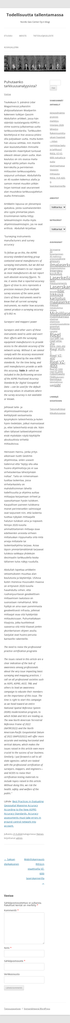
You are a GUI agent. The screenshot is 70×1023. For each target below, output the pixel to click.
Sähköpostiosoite (14, 961)
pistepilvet (54, 326)
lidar (60, 290)
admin (19, 838)
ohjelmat (54, 319)
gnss (53, 261)
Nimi (8, 947)
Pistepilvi (55, 328)
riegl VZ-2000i (56, 371)
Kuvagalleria (11, 47)
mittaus (53, 310)
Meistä (23, 35)
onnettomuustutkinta (59, 323)
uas (52, 385)
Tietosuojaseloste (43, 35)
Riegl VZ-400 (56, 357)
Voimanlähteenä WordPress (37, 1008)
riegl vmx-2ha (56, 342)
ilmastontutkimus (57, 268)
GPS (58, 261)
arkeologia (54, 259)
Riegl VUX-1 (57, 350)
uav (57, 384)
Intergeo (56, 270)
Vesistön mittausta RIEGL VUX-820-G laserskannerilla (57, 177)
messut (54, 305)
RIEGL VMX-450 (57, 346)
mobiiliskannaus (59, 316)
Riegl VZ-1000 (56, 369)
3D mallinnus (55, 256)
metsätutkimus (56, 308)
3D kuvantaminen (56, 252)
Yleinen (39, 834)
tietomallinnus (56, 382)
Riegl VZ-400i (57, 364)
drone (62, 258)
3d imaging (55, 249)
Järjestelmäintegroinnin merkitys (57, 116)
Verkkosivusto (12, 974)
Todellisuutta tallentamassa (35, 14)
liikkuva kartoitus (57, 296)
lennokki (53, 291)
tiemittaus (56, 379)
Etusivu (8, 35)
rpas (53, 377)
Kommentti (11, 910)
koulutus (56, 274)
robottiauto (57, 374)
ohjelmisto (55, 321)
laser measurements (58, 282)
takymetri (60, 377)
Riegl (55, 334)
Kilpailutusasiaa (57, 413)
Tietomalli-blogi (57, 409)
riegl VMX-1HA (57, 338)
